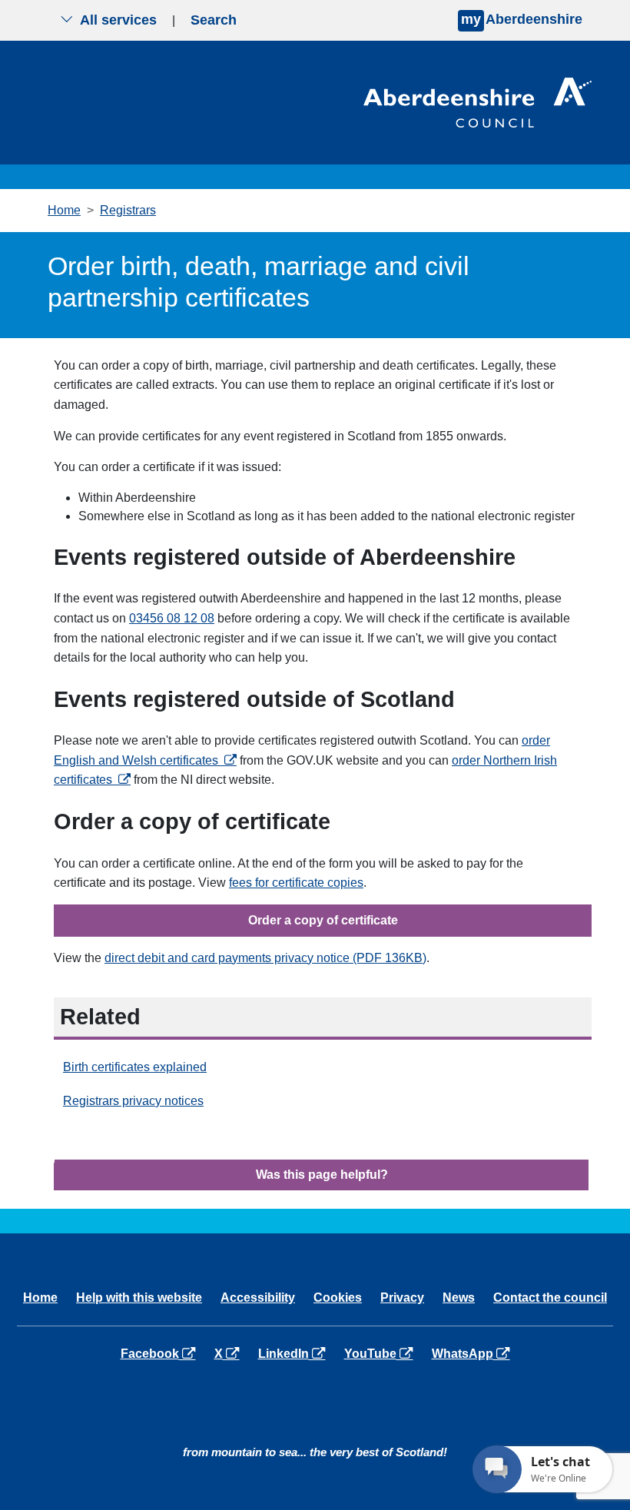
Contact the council (550, 1297)
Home (64, 210)
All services (118, 20)
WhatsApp (473, 1353)
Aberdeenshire (521, 19)
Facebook (161, 1353)
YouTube (381, 1353)
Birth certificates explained (135, 1067)
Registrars (128, 210)
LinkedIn (294, 1353)
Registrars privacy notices (133, 1100)
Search (214, 20)
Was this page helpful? (322, 1174)
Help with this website (139, 1297)
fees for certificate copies (296, 882)
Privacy (402, 1297)
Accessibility (257, 1297)
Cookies (337, 1297)
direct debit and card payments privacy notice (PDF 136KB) (265, 957)
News (459, 1297)
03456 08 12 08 (171, 618)
